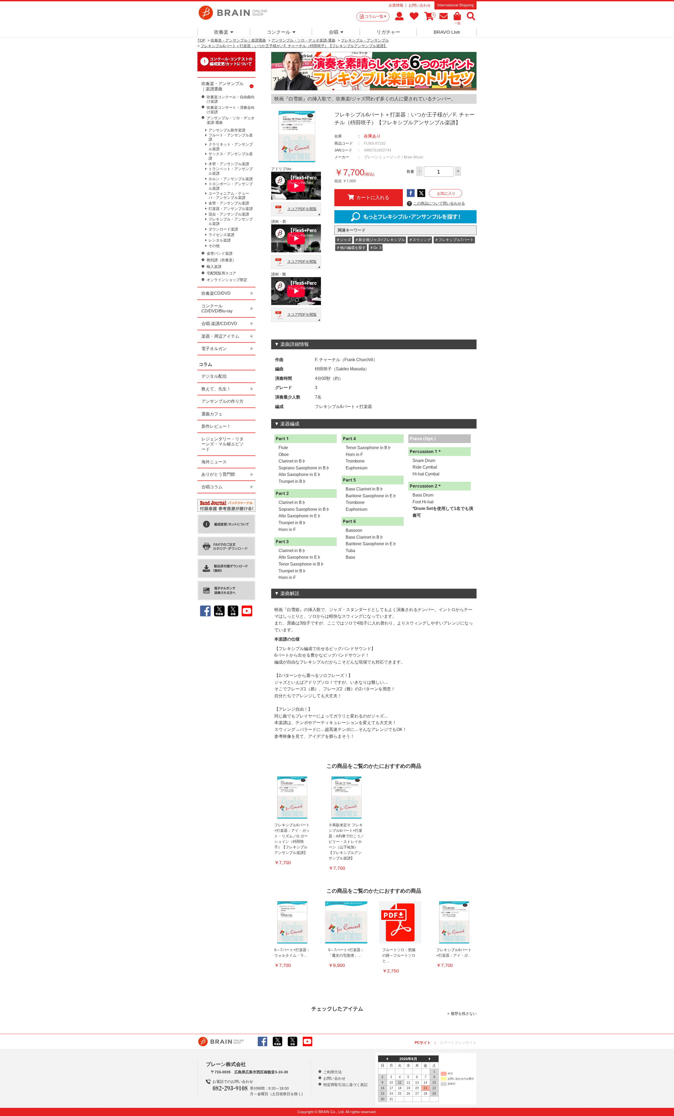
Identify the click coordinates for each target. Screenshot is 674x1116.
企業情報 (396, 5)
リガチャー (388, 32)
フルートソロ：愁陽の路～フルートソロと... (398, 955)
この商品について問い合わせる (436, 203)
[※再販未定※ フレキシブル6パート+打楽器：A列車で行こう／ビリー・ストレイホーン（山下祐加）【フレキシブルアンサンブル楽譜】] (346, 797)
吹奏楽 (221, 32)
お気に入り (446, 193)
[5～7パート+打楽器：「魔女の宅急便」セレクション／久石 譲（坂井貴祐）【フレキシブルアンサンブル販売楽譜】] (346, 922)
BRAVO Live (447, 32)
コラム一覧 (374, 16)
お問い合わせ (420, 5)
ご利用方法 (332, 1072)
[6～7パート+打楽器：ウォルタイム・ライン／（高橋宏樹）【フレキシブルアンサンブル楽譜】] (292, 922)
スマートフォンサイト (458, 1042)
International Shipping (455, 5)
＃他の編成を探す (351, 247)
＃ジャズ (343, 240)
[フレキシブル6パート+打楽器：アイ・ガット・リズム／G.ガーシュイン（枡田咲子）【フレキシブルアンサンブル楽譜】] (292, 797)
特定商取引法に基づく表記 (345, 1085)
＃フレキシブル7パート (454, 240)
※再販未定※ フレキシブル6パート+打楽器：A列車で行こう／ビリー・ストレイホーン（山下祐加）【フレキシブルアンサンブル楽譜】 (346, 841)
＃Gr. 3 (375, 247)
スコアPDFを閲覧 (302, 209)
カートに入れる (372, 197)
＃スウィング (420, 240)
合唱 (333, 32)
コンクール (278, 32)
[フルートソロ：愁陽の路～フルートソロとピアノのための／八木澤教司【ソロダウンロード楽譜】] (400, 922)
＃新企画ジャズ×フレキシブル (380, 240)
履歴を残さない (464, 1013)
